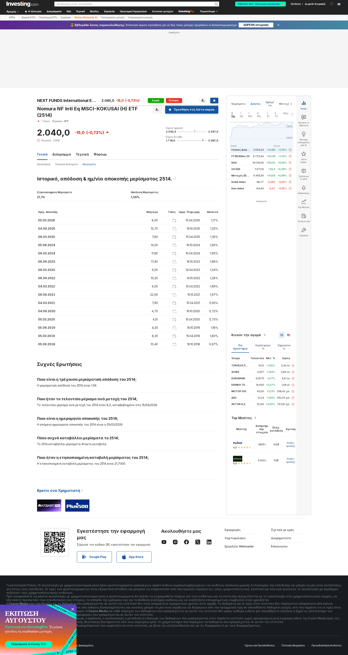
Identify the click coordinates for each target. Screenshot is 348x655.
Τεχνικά (82, 154)
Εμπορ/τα (270, 104)
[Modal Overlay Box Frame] (38, 630)
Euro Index (237, 188)
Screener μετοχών (162, 11)
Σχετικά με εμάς (282, 530)
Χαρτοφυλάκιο (235, 538)
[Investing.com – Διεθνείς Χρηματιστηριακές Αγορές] (22, 4)
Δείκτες (256, 103)
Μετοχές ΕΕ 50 (240, 175)
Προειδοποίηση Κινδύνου (326, 645)
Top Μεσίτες (241, 418)
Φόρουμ (100, 154)
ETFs (12, 17)
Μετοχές (285, 103)
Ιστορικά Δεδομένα (66, 164)
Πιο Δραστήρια (240, 347)
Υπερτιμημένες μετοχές (140, 17)
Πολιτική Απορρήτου (293, 645)
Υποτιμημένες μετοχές (112, 17)
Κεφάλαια (66, 17)
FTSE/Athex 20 (240, 156)
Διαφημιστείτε (281, 538)
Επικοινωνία (279, 546)
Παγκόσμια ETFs (48, 17)
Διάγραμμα (61, 154)
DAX (234, 162)
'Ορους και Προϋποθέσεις (259, 645)
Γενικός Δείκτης (241, 149)
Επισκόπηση (43, 164)
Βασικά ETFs (29, 17)
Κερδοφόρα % (262, 347)
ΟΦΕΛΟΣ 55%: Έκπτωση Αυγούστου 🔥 (260, 4)
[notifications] (331, 4)
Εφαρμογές (233, 530)
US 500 (235, 169)
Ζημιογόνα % (284, 347)
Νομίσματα (238, 103)
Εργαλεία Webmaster (239, 546)
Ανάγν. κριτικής (290, 444)
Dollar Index (238, 181)
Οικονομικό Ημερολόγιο (133, 11)
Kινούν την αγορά (246, 335)
